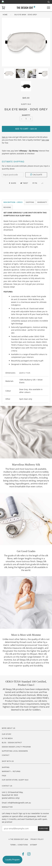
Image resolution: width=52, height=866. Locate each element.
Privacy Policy (37, 839)
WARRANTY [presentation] (42, 202)
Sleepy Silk (26, 104)
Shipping (5, 767)
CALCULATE (37, 174)
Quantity (26, 115)
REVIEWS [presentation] (7, 207)
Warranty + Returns (11, 771)
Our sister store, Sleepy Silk (15, 780)
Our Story (6, 734)
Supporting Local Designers (15, 751)
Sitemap (33, 845)
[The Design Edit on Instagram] (29, 855)
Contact (5, 755)
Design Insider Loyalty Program (16, 747)
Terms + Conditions (19, 845)
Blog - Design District (12, 743)
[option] (26, 42)
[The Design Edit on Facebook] (23, 855)
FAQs (4, 776)
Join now (45, 140)
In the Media (7, 738)
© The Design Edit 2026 (18, 839)
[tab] (13, 202)
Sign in (5, 137)
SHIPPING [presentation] (30, 202)
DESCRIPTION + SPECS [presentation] (13, 202)
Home (5, 15)
